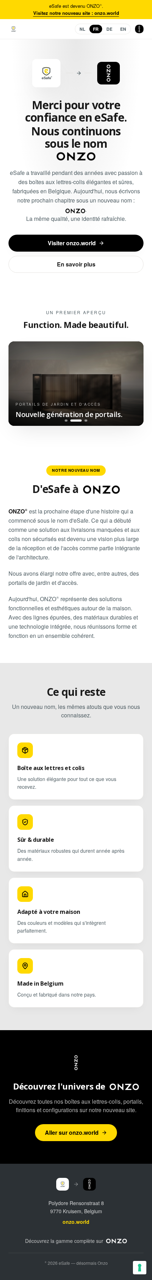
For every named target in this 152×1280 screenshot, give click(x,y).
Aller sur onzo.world (72, 1132)
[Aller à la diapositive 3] (85, 420)
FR (96, 29)
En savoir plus (76, 264)
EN (123, 29)
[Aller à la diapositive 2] (76, 420)
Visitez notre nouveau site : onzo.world (76, 13)
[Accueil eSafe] (13, 29)
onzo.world (76, 1221)
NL (82, 29)
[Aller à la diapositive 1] (66, 420)
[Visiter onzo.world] (116, 1240)
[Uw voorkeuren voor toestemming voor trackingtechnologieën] (139, 1267)
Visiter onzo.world (72, 243)
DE (109, 29)
